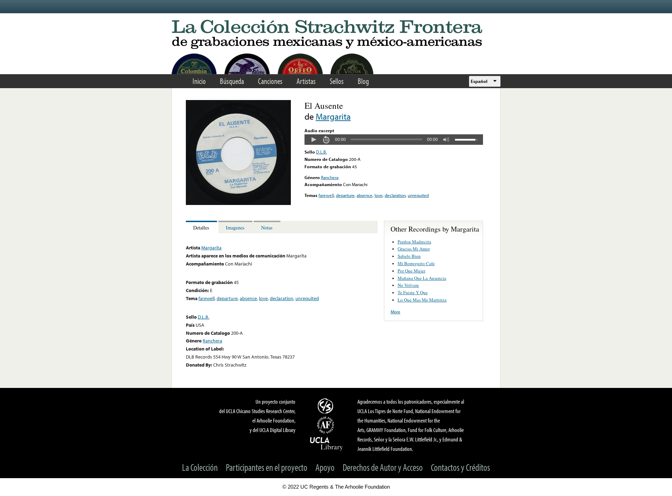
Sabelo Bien (409, 256)
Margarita (333, 116)
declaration (395, 195)
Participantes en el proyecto (266, 467)
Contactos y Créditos (460, 467)
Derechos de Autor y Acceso (383, 467)
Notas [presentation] (267, 227)
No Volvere (408, 285)
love (378, 195)
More (395, 311)
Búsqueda (232, 81)
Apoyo (325, 467)
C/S (326, 406)
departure (345, 195)
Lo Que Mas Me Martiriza (422, 300)
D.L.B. (321, 152)
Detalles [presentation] (201, 227)
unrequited (418, 195)
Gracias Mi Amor (414, 249)
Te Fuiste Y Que (413, 292)
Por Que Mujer (411, 271)
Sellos (337, 81)
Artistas (306, 81)
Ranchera (329, 177)
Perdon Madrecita (414, 242)
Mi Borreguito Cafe (416, 263)
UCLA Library (326, 443)
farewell (326, 195)
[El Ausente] (238, 203)
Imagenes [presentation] (235, 227)
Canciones (270, 81)
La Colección (200, 467)
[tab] (202, 227)
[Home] (336, 35)
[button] (313, 139)
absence (364, 195)
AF (326, 425)
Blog (363, 81)
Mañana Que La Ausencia (422, 278)
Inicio (199, 81)
